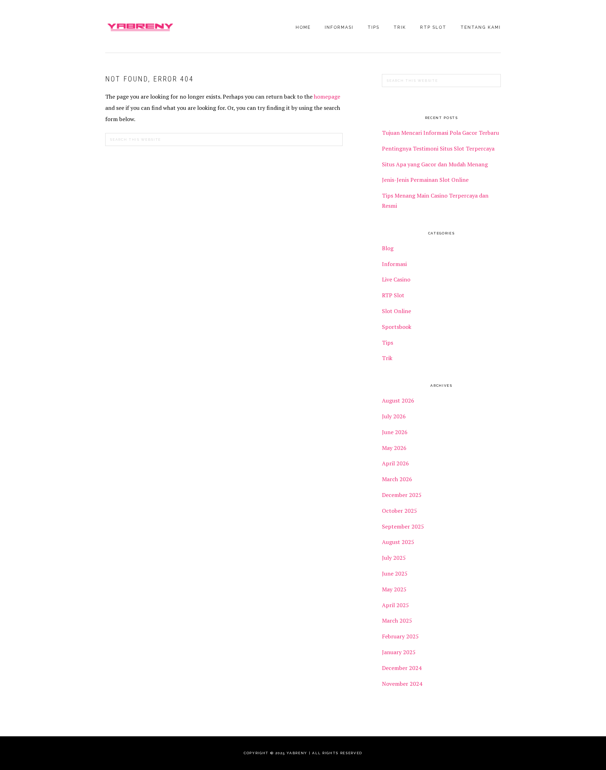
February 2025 (400, 636)
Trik (387, 358)
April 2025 (395, 605)
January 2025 (399, 652)
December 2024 (402, 668)
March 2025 (397, 620)
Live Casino (396, 279)
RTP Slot (393, 295)
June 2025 (395, 573)
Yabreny (140, 27)
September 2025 (403, 526)
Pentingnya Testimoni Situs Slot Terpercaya (439, 148)
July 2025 (394, 558)
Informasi (394, 264)
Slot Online (396, 311)
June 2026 (395, 432)
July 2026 (394, 416)
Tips (387, 342)
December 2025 (402, 495)
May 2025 (394, 589)
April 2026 (395, 463)
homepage (327, 96)
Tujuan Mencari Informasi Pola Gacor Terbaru (440, 133)
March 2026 (397, 479)
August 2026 (398, 400)
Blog (387, 248)
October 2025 (399, 511)
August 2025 (398, 542)
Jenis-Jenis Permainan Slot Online (425, 180)
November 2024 (402, 684)
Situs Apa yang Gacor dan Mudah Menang (435, 164)
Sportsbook (396, 327)
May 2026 (394, 448)
